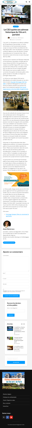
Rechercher (16, 362)
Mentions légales (7, 394)
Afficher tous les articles (9, 242)
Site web (4, 284)
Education (16, 26)
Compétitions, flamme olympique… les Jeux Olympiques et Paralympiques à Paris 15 (19, 330)
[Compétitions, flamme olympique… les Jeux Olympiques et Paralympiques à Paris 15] (10, 328)
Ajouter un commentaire (16, 39)
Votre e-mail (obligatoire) (12, 308)
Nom (4, 273)
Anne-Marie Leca (13, 37)
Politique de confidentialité (9, 397)
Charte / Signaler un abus (9, 400)
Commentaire (6, 255)
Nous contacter (6, 403)
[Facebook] (7, 417)
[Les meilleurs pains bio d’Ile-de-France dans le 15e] (10, 347)
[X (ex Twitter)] (3, 417)
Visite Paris (5, 406)
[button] (29, 2)
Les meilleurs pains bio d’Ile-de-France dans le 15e (18, 348)
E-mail (4, 278)
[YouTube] (11, 417)
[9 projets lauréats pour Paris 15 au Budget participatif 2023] (10, 338)
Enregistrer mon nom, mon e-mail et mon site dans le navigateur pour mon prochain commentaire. (14, 291)
